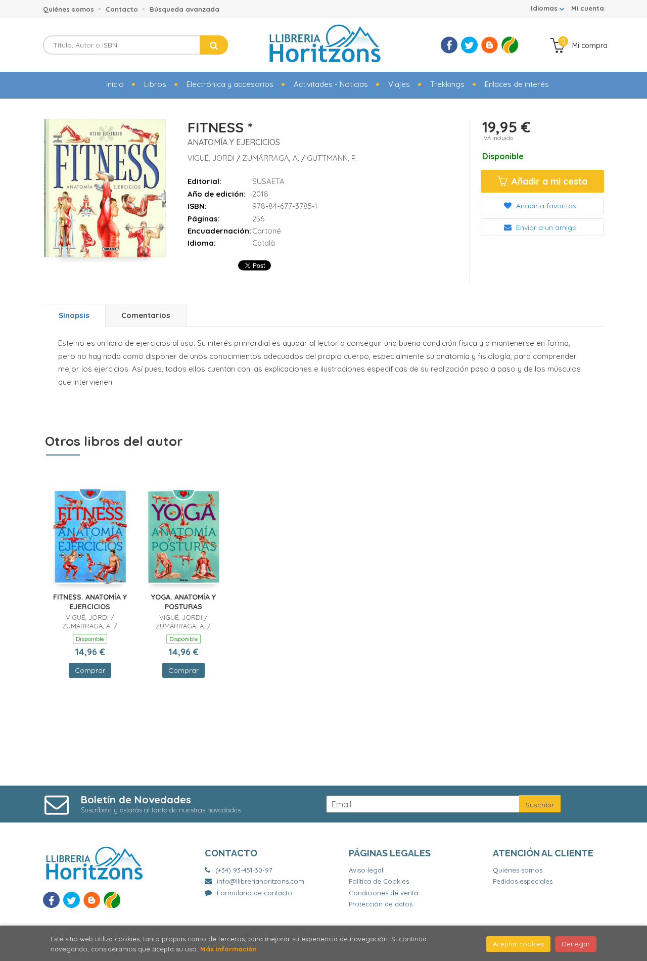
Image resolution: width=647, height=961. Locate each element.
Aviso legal (366, 870)
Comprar (90, 670)
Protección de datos (380, 904)
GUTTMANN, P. (332, 158)
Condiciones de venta (383, 893)
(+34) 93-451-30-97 (243, 870)
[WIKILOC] (509, 45)
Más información (228, 949)
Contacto (122, 9)
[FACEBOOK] (449, 45)
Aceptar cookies (518, 944)
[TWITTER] (469, 45)
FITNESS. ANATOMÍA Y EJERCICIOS (90, 602)
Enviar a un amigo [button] (545, 227)
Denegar (576, 944)
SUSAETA (268, 181)
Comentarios (145, 315)
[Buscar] (214, 45)
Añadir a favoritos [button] (545, 205)
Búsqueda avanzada (184, 9)
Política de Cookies (379, 881)
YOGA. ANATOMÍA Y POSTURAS (183, 602)
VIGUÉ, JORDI (212, 158)
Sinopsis (74, 315)
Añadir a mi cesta (548, 181)
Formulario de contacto (254, 893)
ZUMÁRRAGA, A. (271, 158)
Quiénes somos (68, 9)
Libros (155, 84)
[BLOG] (489, 45)
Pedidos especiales (522, 881)
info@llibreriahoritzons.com (260, 881)
